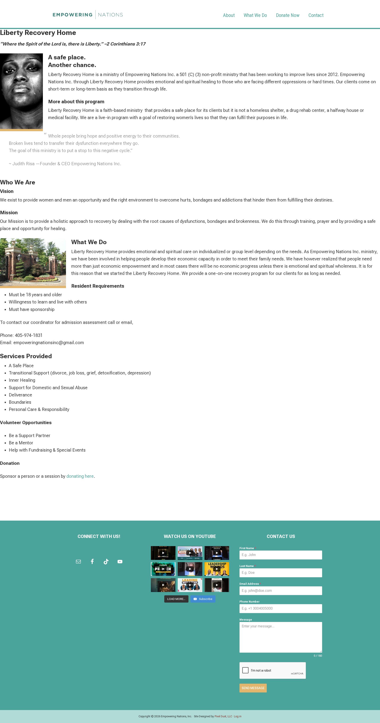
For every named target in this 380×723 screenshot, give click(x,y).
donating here (80, 476)
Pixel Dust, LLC (223, 716)
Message (245, 619)
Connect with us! (99, 536)
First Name (247, 548)
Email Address (250, 583)
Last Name (247, 566)
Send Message (253, 688)
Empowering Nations (88, 13)
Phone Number (249, 601)
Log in (237, 716)
